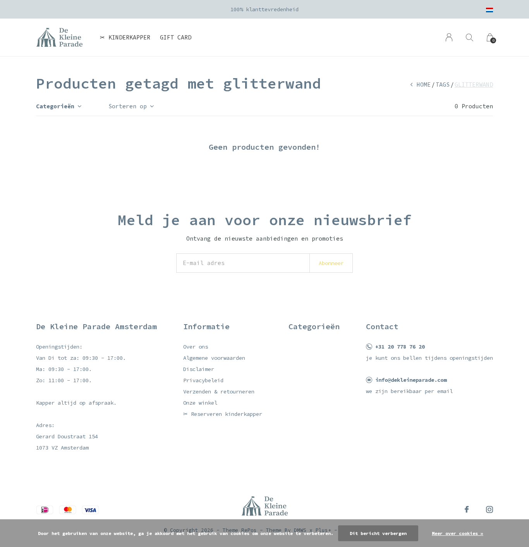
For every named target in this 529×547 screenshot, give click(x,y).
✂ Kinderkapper (125, 37)
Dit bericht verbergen (378, 533)
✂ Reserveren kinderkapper (222, 413)
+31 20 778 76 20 (400, 346)
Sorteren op (127, 106)
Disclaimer (198, 369)
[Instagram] (489, 509)
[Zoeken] (469, 37)
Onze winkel (200, 402)
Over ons (195, 346)
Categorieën (55, 106)
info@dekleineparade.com (411, 379)
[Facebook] (467, 509)
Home (424, 84)
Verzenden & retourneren (218, 391)
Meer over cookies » (457, 533)
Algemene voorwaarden (214, 357)
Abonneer (331, 263)
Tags (443, 84)
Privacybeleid (203, 380)
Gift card (175, 37)
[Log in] (449, 37)
